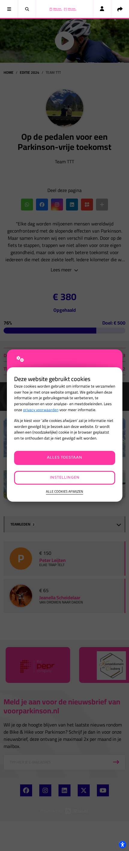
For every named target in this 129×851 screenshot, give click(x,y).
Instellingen (65, 477)
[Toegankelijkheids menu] (122, 844)
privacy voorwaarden (40, 410)
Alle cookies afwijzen (64, 491)
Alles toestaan (64, 457)
